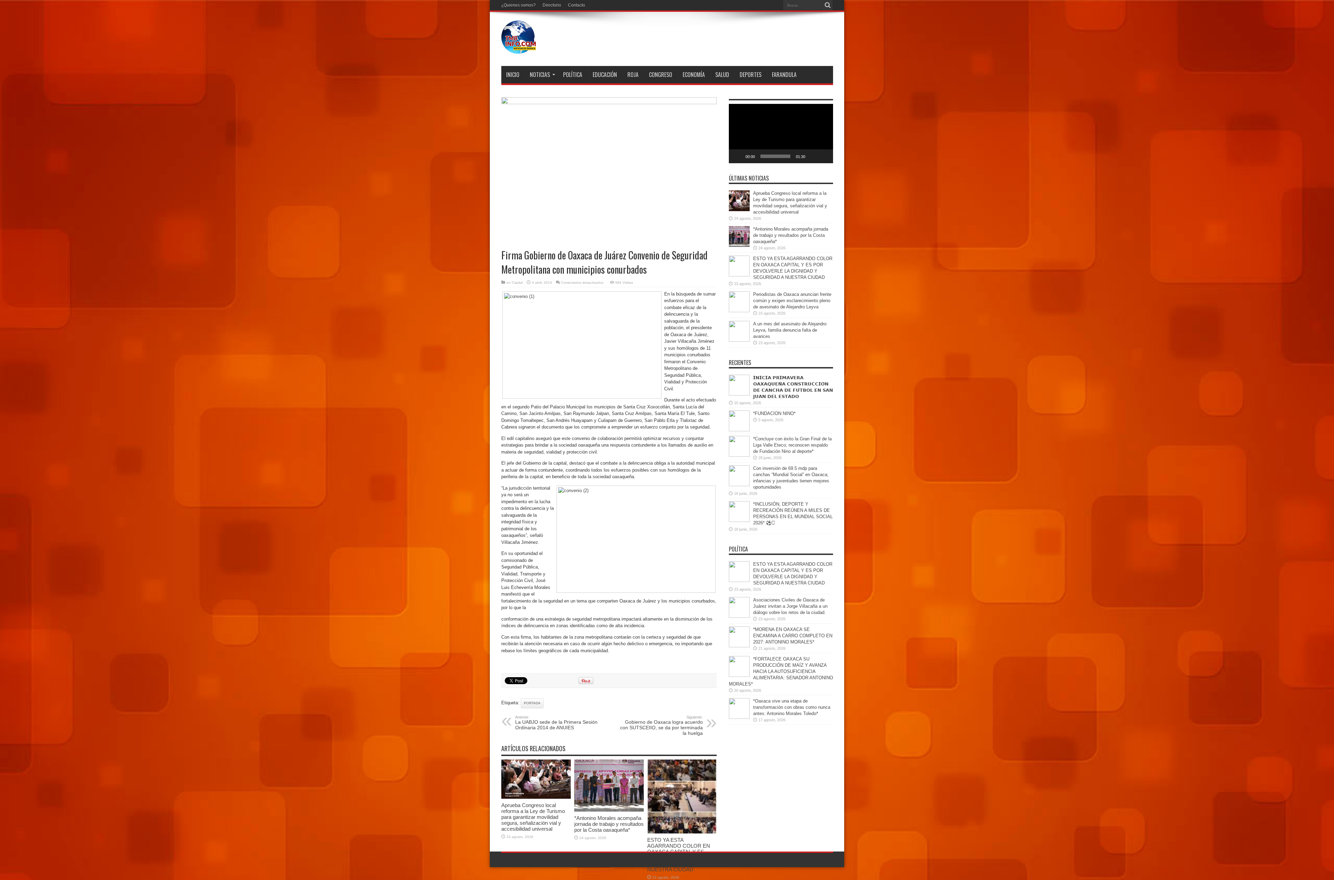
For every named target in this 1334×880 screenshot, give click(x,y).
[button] (781, 134)
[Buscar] (828, 5)
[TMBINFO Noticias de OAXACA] (518, 48)
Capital (517, 282)
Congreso (660, 74)
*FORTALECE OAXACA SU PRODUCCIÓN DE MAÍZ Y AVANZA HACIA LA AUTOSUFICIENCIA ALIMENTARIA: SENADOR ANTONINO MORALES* (781, 671)
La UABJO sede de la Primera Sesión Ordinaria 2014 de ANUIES (556, 722)
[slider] (775, 156)
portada (532, 703)
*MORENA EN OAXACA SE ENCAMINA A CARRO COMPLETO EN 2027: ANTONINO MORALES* (792, 636)
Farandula (784, 74)
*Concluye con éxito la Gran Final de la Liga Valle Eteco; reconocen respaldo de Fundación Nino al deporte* (792, 445)
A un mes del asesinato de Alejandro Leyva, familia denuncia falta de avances (789, 330)
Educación (605, 74)
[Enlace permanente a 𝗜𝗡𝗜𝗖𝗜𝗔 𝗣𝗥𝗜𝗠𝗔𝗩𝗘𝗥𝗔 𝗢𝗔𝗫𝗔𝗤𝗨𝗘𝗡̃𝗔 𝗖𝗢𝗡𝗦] (739, 394)
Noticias (540, 74)
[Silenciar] (812, 156)
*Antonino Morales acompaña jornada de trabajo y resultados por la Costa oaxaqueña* (609, 824)
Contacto (576, 5)
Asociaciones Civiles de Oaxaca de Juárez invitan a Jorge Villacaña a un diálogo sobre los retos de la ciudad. (790, 606)
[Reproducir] (737, 156)
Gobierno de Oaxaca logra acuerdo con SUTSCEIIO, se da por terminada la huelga (661, 725)
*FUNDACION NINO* (774, 413)
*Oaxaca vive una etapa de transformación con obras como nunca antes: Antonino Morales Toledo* (791, 707)
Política (572, 74)
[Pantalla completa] (824, 156)
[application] (781, 133)
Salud (722, 74)
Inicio (512, 74)
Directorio (552, 5)
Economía (694, 74)
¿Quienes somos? (518, 5)
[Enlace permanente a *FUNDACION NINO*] (739, 429)
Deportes (750, 74)
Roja (633, 74)
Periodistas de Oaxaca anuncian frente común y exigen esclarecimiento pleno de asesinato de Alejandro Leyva (792, 300)
